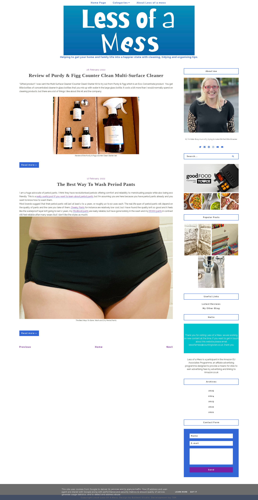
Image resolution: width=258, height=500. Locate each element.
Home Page (98, 2)
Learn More (181, 492)
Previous (25, 347)
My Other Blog (211, 308)
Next (169, 347)
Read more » (29, 165)
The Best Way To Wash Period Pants (96, 184)
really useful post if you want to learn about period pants (64, 196)
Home (99, 347)
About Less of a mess (151, 2)
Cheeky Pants (77, 207)
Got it (193, 492)
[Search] (232, 156)
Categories (120, 2)
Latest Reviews (211, 304)
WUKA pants (155, 211)
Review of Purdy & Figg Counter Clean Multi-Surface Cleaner (96, 75)
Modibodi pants (81, 211)
